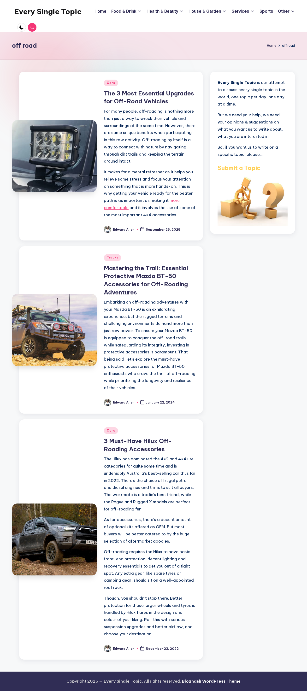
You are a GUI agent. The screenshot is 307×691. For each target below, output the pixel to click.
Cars (111, 83)
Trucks (112, 257)
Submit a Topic (239, 167)
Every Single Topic (48, 11)
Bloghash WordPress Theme (211, 681)
